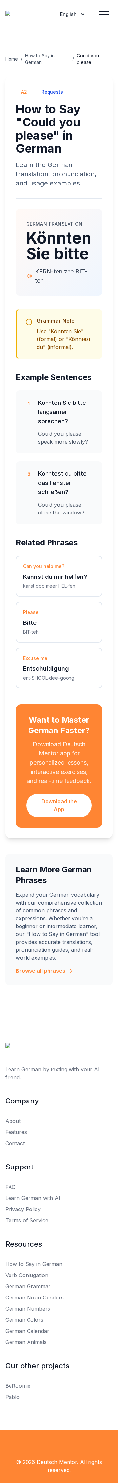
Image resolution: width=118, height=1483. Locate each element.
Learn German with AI (32, 1198)
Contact (15, 1143)
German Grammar (27, 1286)
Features (16, 1132)
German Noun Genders (34, 1297)
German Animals (26, 1342)
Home (11, 59)
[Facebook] (45, 1444)
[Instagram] (73, 1444)
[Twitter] (59, 1444)
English (68, 14)
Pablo (12, 1397)
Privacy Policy (23, 1209)
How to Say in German (40, 59)
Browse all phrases (40, 971)
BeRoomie (17, 1386)
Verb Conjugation (26, 1275)
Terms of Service (26, 1220)
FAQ (10, 1187)
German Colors (24, 1320)
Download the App (59, 805)
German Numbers (27, 1308)
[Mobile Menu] (104, 14)
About (13, 1121)
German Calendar (27, 1331)
